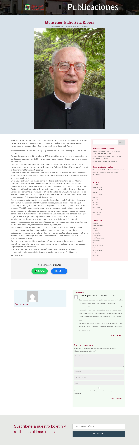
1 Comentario (83, 27)
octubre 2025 (96, 192)
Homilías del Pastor (98, 238)
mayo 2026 (96, 185)
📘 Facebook (59, 271)
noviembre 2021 (97, 212)
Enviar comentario (116, 398)
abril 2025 (96, 205)
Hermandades (97, 235)
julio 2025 (95, 197)
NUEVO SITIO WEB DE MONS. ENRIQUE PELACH (107, 156)
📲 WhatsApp (40, 271)
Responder (116, 335)
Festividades (96, 233)
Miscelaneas (75, 27)
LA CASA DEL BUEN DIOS (100, 159)
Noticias (95, 248)
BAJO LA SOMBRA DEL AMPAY (102, 154)
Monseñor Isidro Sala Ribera (116, 170)
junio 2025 (96, 200)
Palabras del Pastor (98, 250)
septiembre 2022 (97, 210)
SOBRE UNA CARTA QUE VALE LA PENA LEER (107, 151)
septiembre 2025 (97, 195)
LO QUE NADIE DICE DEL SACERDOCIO (105, 161)
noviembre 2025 (97, 190)
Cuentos (95, 228)
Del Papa (95, 230)
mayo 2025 (96, 202)
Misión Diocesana (98, 245)
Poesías (95, 253)
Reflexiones (96, 255)
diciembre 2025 (97, 187)
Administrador (58, 27)
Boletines (95, 223)
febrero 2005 (96, 215)
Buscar (121, 142)
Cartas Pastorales (98, 226)
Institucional (96, 240)
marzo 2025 (96, 207)
